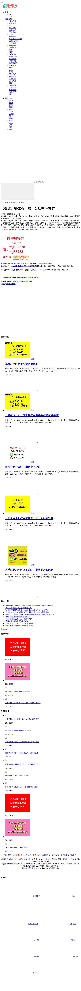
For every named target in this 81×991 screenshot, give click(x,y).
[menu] (2, 2)
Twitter (35, 973)
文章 (11, 17)
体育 (11, 125)
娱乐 (11, 127)
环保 (11, 34)
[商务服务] (9, 610)
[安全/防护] (9, 605)
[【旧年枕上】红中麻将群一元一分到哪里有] (17, 513)
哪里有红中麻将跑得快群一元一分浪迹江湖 (22, 277)
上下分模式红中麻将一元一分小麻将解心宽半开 (22, 703)
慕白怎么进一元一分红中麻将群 (22, 623)
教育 (11, 123)
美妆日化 (12, 79)
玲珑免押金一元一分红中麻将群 (22, 625)
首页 (6, 12)
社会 (11, 118)
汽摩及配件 (13, 63)
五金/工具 (12, 30)
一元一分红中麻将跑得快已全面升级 (18, 691)
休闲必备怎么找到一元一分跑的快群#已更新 (21, 787)
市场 (11, 100)
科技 (11, 116)
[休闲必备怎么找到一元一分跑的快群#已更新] (6, 783)
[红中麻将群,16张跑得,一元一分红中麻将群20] (6, 761)
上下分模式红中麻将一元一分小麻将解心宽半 (22, 719)
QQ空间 (35, 940)
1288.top (25, 868)
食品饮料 (12, 54)
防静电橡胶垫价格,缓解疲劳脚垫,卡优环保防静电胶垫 (33, 605)
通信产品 (12, 74)
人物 (11, 112)
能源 (11, 68)
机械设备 (12, 21)
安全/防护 (12, 32)
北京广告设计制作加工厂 (22, 608)
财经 (11, 109)
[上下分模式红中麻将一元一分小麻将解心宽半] (6, 715)
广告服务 (73, 855)
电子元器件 (13, 56)
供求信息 (8, 19)
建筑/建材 (12, 23)
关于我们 (27, 855)
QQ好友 (73, 924)
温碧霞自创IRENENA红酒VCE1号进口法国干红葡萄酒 (33, 614)
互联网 (11, 114)
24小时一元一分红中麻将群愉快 (17, 848)
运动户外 (12, 81)
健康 (11, 129)
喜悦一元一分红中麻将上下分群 (22, 466)
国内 (11, 105)
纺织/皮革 (12, 90)
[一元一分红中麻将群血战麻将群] (6, 772)
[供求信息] (9, 608)
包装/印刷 (12, 61)
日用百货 (12, 65)
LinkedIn (35, 957)
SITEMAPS (55, 855)
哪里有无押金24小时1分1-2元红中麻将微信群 (21, 753)
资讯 (11, 14)
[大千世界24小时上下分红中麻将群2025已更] (17, 565)
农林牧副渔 (13, 41)
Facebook (74, 957)
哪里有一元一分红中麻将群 (20, 617)
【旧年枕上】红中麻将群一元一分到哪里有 (29, 518)
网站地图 (64, 855)
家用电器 (12, 76)
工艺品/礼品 (13, 87)
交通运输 (12, 43)
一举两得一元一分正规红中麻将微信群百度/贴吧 (32, 415)
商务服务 (12, 45)
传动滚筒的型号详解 (20, 621)
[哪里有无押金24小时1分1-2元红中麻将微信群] (6, 749)
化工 (11, 25)
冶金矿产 (12, 48)
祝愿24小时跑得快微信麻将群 (21, 363)
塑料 (11, 50)
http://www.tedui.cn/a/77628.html (20, 264)
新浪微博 (36, 896)
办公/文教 (12, 92)
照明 (11, 72)
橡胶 (11, 52)
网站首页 (7, 855)
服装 (11, 83)
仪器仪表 (12, 36)
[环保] (7, 617)
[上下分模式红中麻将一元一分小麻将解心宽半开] (6, 699)
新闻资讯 (8, 98)
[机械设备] (9, 621)
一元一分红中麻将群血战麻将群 (17, 776)
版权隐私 (45, 855)
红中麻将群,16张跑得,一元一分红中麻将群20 (21, 764)
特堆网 (3, 214)
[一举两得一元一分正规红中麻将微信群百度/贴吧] (17, 410)
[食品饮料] (9, 614)
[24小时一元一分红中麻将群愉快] (6, 844)
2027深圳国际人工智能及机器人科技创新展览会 (31, 610)
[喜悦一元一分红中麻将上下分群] (17, 462)
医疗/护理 (12, 59)
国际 (11, 107)
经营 (11, 103)
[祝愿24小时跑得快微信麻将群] (17, 359)
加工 (11, 70)
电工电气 (12, 28)
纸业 (11, 94)
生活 (11, 120)
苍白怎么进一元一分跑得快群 (21, 619)
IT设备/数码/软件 (15, 39)
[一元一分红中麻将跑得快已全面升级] (6, 688)
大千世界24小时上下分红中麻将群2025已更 (29, 569)
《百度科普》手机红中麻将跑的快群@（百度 (22, 742)
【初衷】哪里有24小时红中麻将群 (19, 281)
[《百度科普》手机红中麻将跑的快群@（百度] (6, 738)
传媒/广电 (12, 85)
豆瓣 (73, 940)
